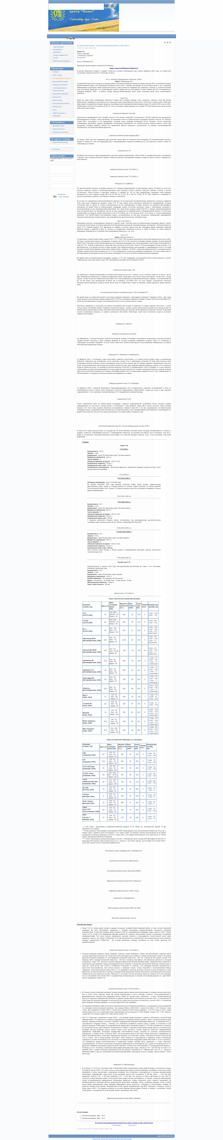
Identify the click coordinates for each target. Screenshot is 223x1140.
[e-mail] (170, 43)
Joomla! (102, 1139)
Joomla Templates (63, 196)
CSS (171, 1136)
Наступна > (132, 1125)
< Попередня (116, 1125)
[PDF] (165, 43)
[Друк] (167, 43)
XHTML (163, 1136)
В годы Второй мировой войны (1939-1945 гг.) (113, 46)
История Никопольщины (86, 46)
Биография (81, 58)
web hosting (127, 1139)
